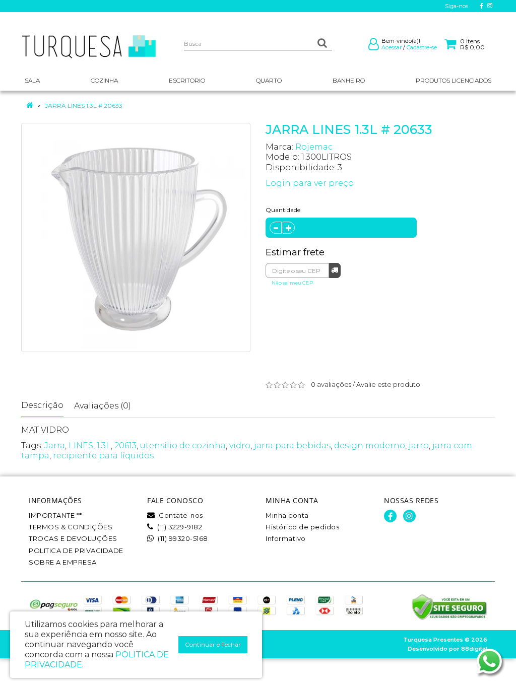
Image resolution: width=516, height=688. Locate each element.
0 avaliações (331, 384)
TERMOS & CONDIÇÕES (70, 527)
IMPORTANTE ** (55, 515)
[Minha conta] (373, 46)
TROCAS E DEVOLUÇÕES (73, 538)
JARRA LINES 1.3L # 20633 (83, 105)
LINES (81, 445)
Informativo (286, 538)
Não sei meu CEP (292, 283)
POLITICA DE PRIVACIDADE (76, 550)
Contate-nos (180, 515)
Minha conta (287, 515)
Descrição (42, 405)
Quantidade (283, 210)
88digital (474, 648)
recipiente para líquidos (103, 455)
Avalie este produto (388, 384)
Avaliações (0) (102, 405)
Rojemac (314, 147)
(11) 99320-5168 (182, 538)
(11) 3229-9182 (179, 527)
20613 (125, 445)
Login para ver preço (310, 183)
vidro (239, 445)
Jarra (54, 445)
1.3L (104, 445)
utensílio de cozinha (183, 445)
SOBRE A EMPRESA (63, 562)
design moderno (369, 445)
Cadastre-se (422, 47)
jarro (419, 445)
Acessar (391, 47)
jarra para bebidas (292, 445)
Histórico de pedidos (302, 527)
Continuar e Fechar (213, 644)
